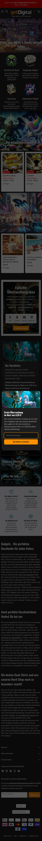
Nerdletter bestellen (21, 442)
